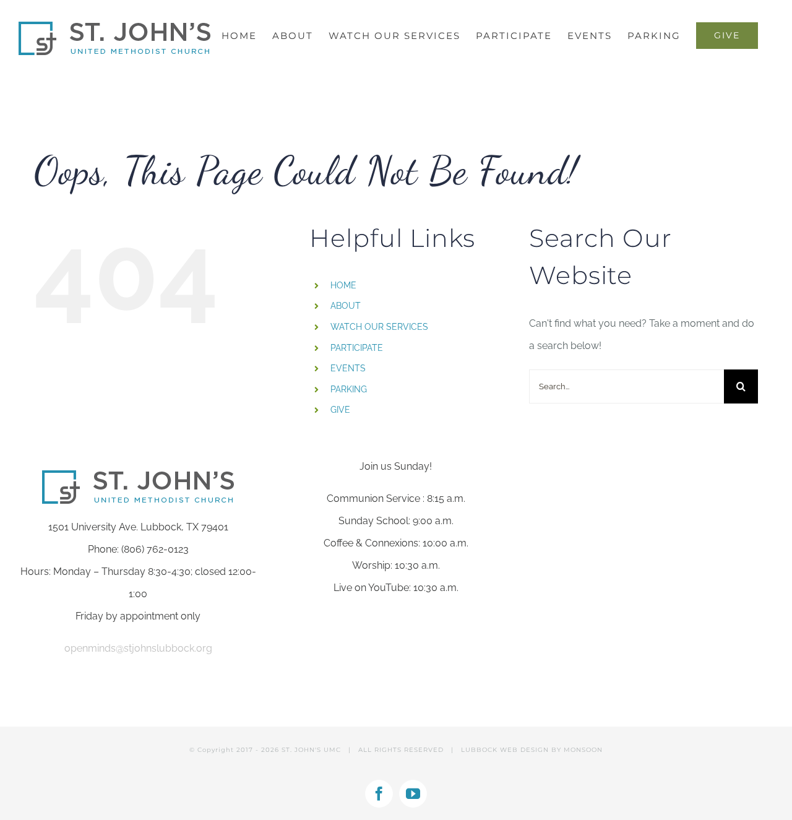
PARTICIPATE (356, 348)
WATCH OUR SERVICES (379, 327)
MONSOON (583, 750)
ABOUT (345, 306)
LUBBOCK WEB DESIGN (505, 750)
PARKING (348, 389)
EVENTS (348, 368)
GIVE (340, 410)
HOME (343, 285)
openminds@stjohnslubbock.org (138, 648)
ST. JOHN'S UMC (311, 750)
